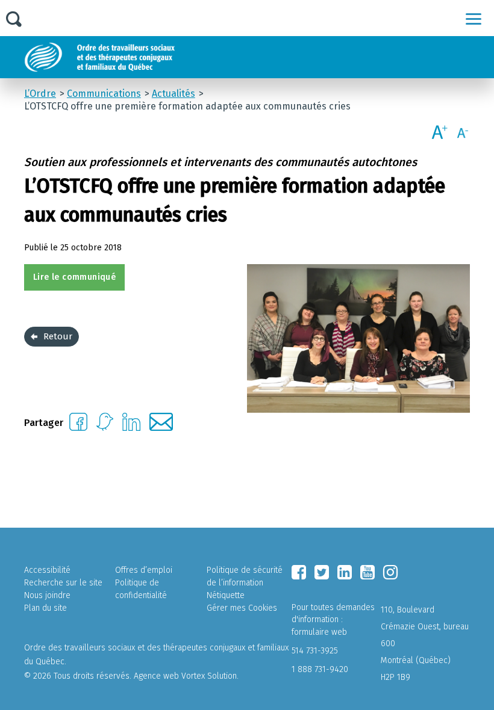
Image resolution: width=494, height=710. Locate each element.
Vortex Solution (209, 676)
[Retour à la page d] (128, 57)
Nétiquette (226, 595)
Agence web (156, 676)
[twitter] (321, 572)
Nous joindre (47, 595)
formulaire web (319, 632)
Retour (57, 336)
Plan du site (45, 608)
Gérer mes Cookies (242, 608)
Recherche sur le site (63, 583)
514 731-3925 (315, 651)
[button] (473, 19)
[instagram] (390, 572)
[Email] (161, 427)
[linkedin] (344, 572)
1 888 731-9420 (320, 669)
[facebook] (299, 572)
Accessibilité (47, 570)
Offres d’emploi (143, 570)
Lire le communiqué (74, 277)
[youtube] (367, 572)
